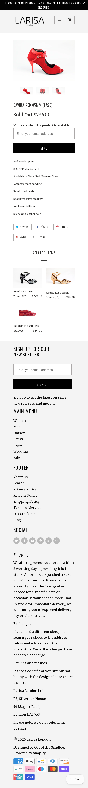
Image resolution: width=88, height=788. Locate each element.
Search (19, 483)
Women (19, 421)
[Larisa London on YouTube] (32, 540)
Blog (17, 520)
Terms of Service (27, 508)
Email (42, 237)
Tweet (24, 227)
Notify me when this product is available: (41, 125)
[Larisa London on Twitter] (16, 540)
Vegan (18, 445)
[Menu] (59, 20)
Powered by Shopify (29, 753)
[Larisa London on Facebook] (24, 540)
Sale (16, 457)
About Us (20, 477)
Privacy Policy (25, 489)
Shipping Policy (26, 501)
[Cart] (70, 20)
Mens (18, 427)
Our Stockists (24, 514)
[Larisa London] (29, 23)
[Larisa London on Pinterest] (40, 540)
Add (23, 237)
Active (18, 439)
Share (45, 227)
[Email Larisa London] (56, 540)
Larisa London (39, 739)
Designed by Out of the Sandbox (39, 747)
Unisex (19, 433)
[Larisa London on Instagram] (48, 540)
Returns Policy (25, 495)
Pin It (64, 227)
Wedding (20, 451)
